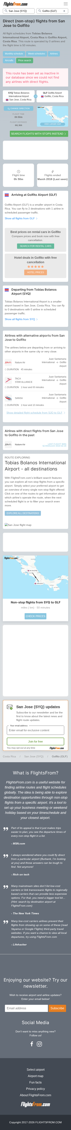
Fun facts (35, 1082)
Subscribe (57, 1008)
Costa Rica (9, 756)
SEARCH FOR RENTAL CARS (35, 246)
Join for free (35, 741)
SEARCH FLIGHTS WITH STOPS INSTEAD (37, 133)
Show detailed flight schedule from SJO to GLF (34, 412)
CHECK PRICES (35, 616)
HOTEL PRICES (35, 272)
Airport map (35, 1076)
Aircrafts (9, 60)
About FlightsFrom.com (35, 1095)
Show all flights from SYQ (20, 319)
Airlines (54, 53)
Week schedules (36, 53)
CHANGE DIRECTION (20, 108)
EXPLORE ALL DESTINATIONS (23, 513)
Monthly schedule (14, 53)
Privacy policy (35, 1088)
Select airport (35, 1069)
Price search (24, 60)
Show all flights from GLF (20, 218)
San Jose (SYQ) (34, 756)
